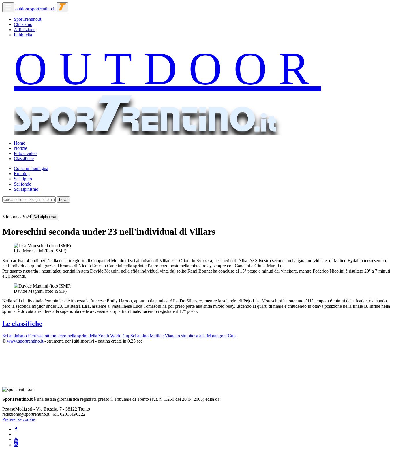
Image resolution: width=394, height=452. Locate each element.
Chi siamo (23, 24)
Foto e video (25, 153)
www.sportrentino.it (25, 340)
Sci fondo (22, 183)
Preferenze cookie (18, 419)
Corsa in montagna (31, 168)
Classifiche (24, 158)
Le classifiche (22, 323)
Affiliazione (24, 29)
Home (19, 143)
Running (22, 173)
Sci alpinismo (26, 189)
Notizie (20, 148)
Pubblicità (23, 34)
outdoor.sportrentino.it (35, 8)
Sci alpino (23, 178)
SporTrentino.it (27, 19)
